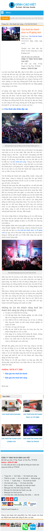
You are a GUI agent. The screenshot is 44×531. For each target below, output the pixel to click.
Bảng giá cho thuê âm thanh (25, 485)
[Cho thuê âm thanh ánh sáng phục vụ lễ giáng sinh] (22, 8)
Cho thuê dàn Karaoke (11, 414)
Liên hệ (36, 495)
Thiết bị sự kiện (9, 478)
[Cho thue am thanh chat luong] (10, 526)
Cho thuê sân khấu (26, 483)
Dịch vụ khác (8, 485)
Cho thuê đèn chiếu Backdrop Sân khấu (17, 495)
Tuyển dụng (16, 481)
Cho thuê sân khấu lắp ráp (16, 109)
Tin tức (6, 481)
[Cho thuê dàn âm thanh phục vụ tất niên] (32, 411)
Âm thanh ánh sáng (16, 24)
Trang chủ (5, 24)
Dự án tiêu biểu (23, 478)
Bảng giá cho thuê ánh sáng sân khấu (17, 488)
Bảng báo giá (35, 478)
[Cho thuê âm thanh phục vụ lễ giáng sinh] (11, 40)
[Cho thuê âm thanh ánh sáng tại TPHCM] (32, 435)
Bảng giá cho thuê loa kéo (13, 492)
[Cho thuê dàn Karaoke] (11, 411)
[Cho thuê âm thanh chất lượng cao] (11, 435)
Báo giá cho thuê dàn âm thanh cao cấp (17, 490)
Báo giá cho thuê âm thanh (16, 374)
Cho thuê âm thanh (35, 36)
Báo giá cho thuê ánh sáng (16, 378)
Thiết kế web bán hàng (8, 528)
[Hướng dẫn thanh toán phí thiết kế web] (18, 506)
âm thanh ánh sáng (19, 162)
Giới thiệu (17, 476)
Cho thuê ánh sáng (10, 483)
